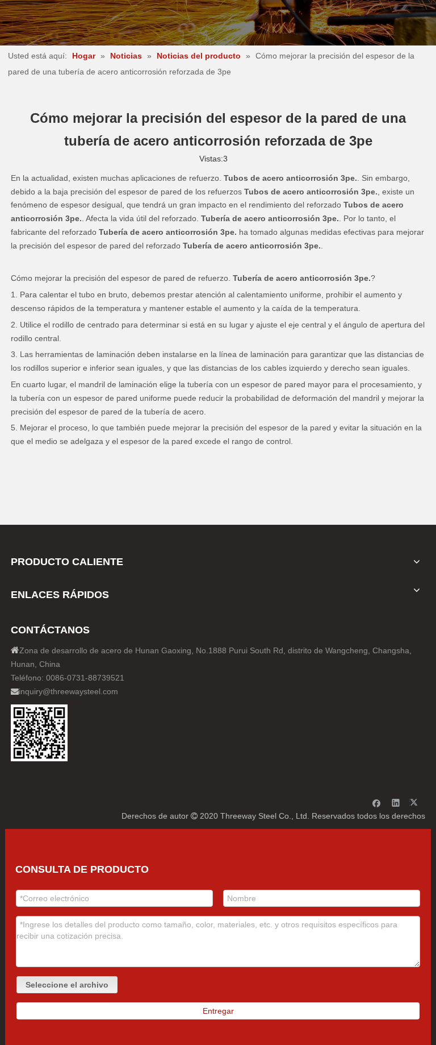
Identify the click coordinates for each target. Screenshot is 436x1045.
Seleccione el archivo (67, 984)
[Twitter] (415, 802)
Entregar (218, 1010)
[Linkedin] (396, 802)
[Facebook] (377, 802)
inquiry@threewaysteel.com (68, 691)
